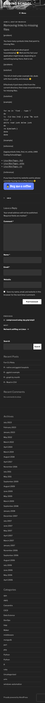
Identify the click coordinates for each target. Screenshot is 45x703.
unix (9, 198)
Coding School (18, 3)
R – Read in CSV (10, 382)
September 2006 (11, 555)
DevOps (7, 620)
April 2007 (8, 536)
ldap (5, 625)
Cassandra (8, 605)
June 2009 (8, 491)
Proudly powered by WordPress (16, 697)
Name (7, 255)
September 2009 (11, 482)
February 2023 (10, 427)
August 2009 (9, 486)
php (5, 650)
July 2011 (7, 472)
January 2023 (9, 432)
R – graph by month (12, 377)
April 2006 (8, 580)
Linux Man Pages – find (13, 160)
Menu (23, 13)
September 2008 (11, 506)
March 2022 (9, 442)
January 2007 (9, 545)
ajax (5, 596)
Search (7, 341)
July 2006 (8, 565)
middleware (9, 635)
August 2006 (9, 560)
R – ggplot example (12, 372)
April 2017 (8, 462)
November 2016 (10, 467)
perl (5, 645)
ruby (5, 669)
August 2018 (9, 457)
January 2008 (9, 511)
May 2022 (8, 437)
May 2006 (8, 575)
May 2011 (8, 477)
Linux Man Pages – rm (13, 166)
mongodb (8, 640)
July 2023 (8, 422)
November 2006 (11, 550)
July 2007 (8, 521)
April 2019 (8, 447)
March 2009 (9, 501)
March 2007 (9, 541)
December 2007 (11, 516)
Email (7, 267)
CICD (6, 610)
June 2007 (8, 526)
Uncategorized (10, 674)
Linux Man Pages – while (14, 163)
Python (7, 655)
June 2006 (8, 570)
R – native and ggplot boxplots (16, 367)
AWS (6, 600)
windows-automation (13, 684)
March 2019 (9, 452)
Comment (9, 221)
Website (7, 279)
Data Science (9, 615)
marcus (22, 22)
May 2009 (8, 496)
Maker (6, 630)
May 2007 (8, 531)
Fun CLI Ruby (9, 362)
